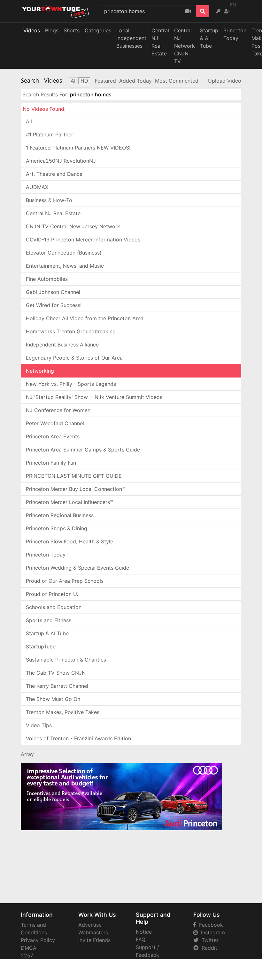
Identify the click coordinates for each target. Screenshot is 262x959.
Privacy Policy (38, 940)
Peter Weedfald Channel (55, 423)
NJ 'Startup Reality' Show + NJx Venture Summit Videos (94, 397)
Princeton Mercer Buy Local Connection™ (75, 489)
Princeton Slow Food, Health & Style (69, 541)
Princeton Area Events (53, 436)
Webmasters (93, 932)
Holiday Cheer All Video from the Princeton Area (84, 318)
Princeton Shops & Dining (56, 528)
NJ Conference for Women (58, 410)
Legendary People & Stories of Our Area (74, 357)
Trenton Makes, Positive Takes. (63, 712)
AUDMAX (37, 187)
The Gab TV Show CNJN (56, 673)
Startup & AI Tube (209, 38)
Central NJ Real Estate (53, 213)
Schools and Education (53, 607)
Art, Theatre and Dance (54, 174)
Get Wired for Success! (53, 305)
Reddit (207, 948)
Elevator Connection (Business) (64, 252)
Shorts (72, 30)
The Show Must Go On (53, 699)
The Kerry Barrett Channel (57, 686)
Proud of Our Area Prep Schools (65, 581)
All (29, 121)
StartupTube (41, 646)
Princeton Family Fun (51, 462)
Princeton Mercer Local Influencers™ (69, 502)
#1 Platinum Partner (49, 134)
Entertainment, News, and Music (65, 266)
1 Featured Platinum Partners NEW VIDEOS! (78, 147)
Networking (40, 371)
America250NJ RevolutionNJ (61, 161)
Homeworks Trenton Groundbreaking (71, 331)
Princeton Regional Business (60, 515)
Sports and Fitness (48, 620)
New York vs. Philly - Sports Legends (71, 384)
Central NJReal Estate (160, 42)
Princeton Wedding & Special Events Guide (77, 568)
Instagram (211, 932)
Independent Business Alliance (62, 344)
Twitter (208, 940)
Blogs (51, 30)
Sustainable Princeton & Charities (66, 659)
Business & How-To (49, 200)
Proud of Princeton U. (52, 594)
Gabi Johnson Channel (53, 292)
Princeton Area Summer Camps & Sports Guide (83, 449)
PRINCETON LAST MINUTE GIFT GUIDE (74, 476)
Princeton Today (234, 34)
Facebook (209, 925)
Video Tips (39, 725)
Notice (144, 932)
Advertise (90, 925)
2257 (27, 955)
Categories (98, 30)
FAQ (140, 939)
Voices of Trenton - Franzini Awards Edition (78, 738)
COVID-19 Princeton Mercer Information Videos (83, 239)
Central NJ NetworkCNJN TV (184, 45)
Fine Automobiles (47, 279)
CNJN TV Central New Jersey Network (73, 226)
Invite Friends (94, 940)
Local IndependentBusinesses (131, 38)
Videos (31, 30)
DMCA (28, 948)
